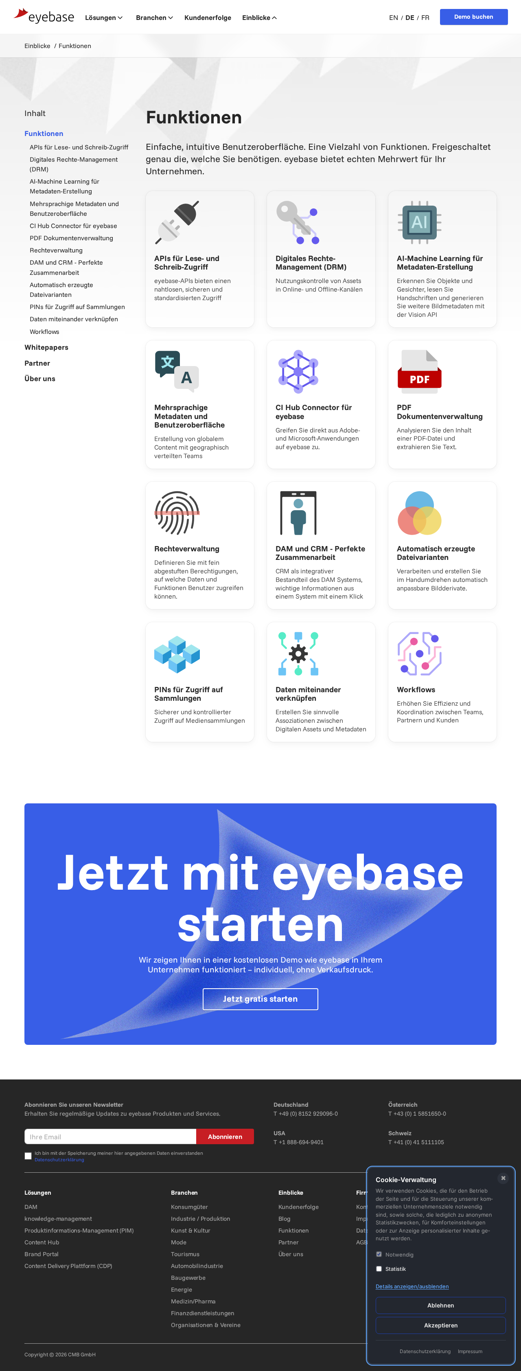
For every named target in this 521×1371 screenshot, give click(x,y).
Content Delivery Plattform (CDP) (68, 1266)
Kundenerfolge (298, 1207)
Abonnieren (225, 1136)
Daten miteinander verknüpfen (74, 319)
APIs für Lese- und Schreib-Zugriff (79, 147)
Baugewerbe (188, 1277)
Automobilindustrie (197, 1266)
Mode (178, 1242)
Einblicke (256, 17)
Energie (181, 1289)
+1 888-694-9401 (301, 1142)
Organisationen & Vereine (205, 1325)
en (393, 17)
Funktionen (43, 133)
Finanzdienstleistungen (202, 1313)
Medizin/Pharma (193, 1301)
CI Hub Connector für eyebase (73, 226)
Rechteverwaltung (56, 250)
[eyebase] (44, 16)
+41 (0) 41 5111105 (419, 1142)
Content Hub (41, 1242)
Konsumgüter (189, 1207)
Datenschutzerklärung (59, 1159)
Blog (284, 1218)
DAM (30, 1207)
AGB (362, 1242)
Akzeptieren (441, 1325)
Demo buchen (473, 16)
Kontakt (366, 1207)
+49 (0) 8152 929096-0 (308, 1113)
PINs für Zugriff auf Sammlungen (77, 307)
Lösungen (100, 17)
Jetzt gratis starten (260, 998)
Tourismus (185, 1254)
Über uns (39, 378)
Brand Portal (41, 1254)
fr (425, 17)
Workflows (44, 331)
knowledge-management (58, 1218)
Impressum (470, 1351)
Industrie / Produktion (200, 1218)
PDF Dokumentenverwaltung (71, 238)
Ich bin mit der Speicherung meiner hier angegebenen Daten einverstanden (119, 1156)
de (409, 17)
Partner (37, 363)
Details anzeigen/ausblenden (412, 1286)
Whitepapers (46, 347)
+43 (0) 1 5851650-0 (420, 1113)
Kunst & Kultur (190, 1230)
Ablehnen (440, 1305)
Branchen (151, 17)
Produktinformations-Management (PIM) (79, 1230)
